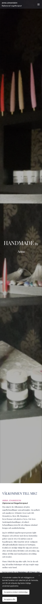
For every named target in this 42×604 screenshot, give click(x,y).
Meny (38, 4)
